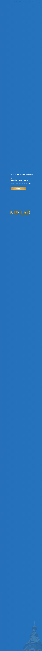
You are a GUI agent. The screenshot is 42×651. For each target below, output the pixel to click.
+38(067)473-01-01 (17, 1)
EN (29, 1)
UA (24, 1)
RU (27, 1)
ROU (33, 1)
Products (9, 1)
